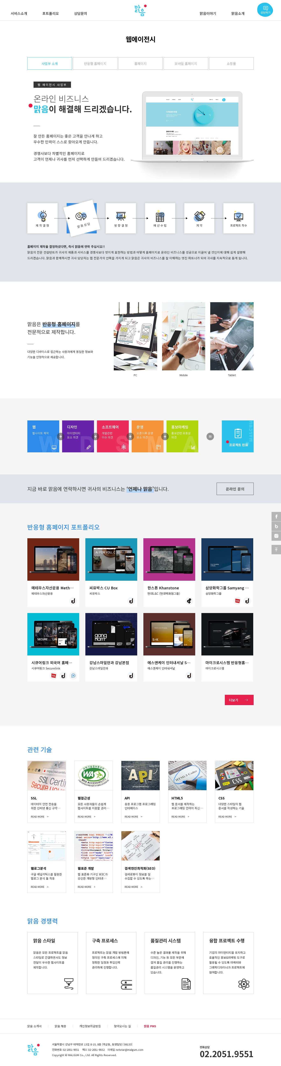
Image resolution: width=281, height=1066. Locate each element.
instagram (276, 536)
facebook (276, 516)
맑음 (140, 10)
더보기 (233, 699)
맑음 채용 (60, 1026)
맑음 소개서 (34, 1026)
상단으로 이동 (276, 549)
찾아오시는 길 (122, 1026)
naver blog (276, 526)
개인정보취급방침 (90, 1026)
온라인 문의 (235, 488)
